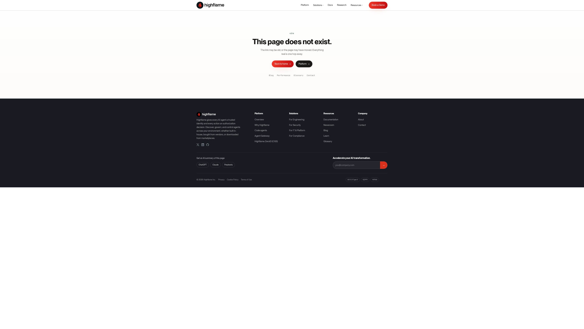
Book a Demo (378, 5)
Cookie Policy (232, 180)
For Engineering (296, 119)
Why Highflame (262, 125)
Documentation (330, 119)
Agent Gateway (262, 135)
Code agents (261, 130)
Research (341, 5)
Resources (357, 5)
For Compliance (296, 135)
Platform (305, 5)
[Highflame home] (210, 5)
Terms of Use (246, 180)
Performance (283, 75)
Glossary (298, 75)
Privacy (221, 180)
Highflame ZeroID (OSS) (266, 141)
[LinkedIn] (202, 144)
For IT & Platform (297, 130)
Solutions (318, 5)
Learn (326, 135)
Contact (311, 75)
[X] (197, 144)
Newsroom (328, 125)
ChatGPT (203, 165)
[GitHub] (207, 144)
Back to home (283, 63)
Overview (259, 119)
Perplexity (228, 165)
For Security (295, 125)
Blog (271, 75)
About (361, 119)
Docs (330, 5)
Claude (215, 165)
